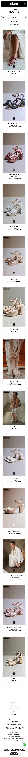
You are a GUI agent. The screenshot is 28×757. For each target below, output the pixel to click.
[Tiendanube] (14, 734)
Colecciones (14, 703)
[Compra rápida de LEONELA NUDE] (14, 376)
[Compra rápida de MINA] (14, 421)
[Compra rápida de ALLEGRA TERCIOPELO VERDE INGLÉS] (14, 570)
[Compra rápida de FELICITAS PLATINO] (14, 273)
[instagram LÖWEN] (12, 695)
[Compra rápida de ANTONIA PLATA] (14, 221)
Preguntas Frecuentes (14, 708)
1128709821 (15, 721)
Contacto (14, 714)
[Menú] (3, 4)
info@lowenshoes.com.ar (15, 724)
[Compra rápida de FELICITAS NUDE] (14, 324)
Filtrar (3, 17)
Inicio (12, 9)
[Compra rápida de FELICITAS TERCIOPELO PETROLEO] (14, 118)
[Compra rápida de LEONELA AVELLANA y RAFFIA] (14, 525)
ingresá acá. (8, 740)
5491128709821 (15, 719)
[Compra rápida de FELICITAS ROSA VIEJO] (14, 66)
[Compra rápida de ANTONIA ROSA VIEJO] (14, 169)
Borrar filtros (16, 24)
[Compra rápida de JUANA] (14, 673)
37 (10, 24)
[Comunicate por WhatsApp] (24, 744)
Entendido (14, 753)
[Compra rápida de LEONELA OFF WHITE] (14, 473)
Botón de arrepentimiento (17, 740)
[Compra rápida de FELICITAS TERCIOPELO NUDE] (14, 622)
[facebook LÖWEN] (16, 695)
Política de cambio (14, 706)
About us (14, 711)
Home (14, 700)
